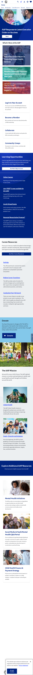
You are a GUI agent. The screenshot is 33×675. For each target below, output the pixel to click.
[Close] (30, 661)
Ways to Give (29, 7)
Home (3, 5)
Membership (8, 7)
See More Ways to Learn (16, 168)
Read (7, 36)
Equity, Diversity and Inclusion (13, 436)
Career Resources (16, 7)
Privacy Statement (23, 665)
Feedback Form (32, 337)
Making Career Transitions (11, 278)
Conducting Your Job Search (12, 293)
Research (23, 7)
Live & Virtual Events (10, 204)
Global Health (7, 405)
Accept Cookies (12, 671)
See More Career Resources (16, 254)
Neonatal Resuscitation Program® (14, 217)
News (2, 7)
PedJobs (6, 262)
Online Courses (8, 177)
